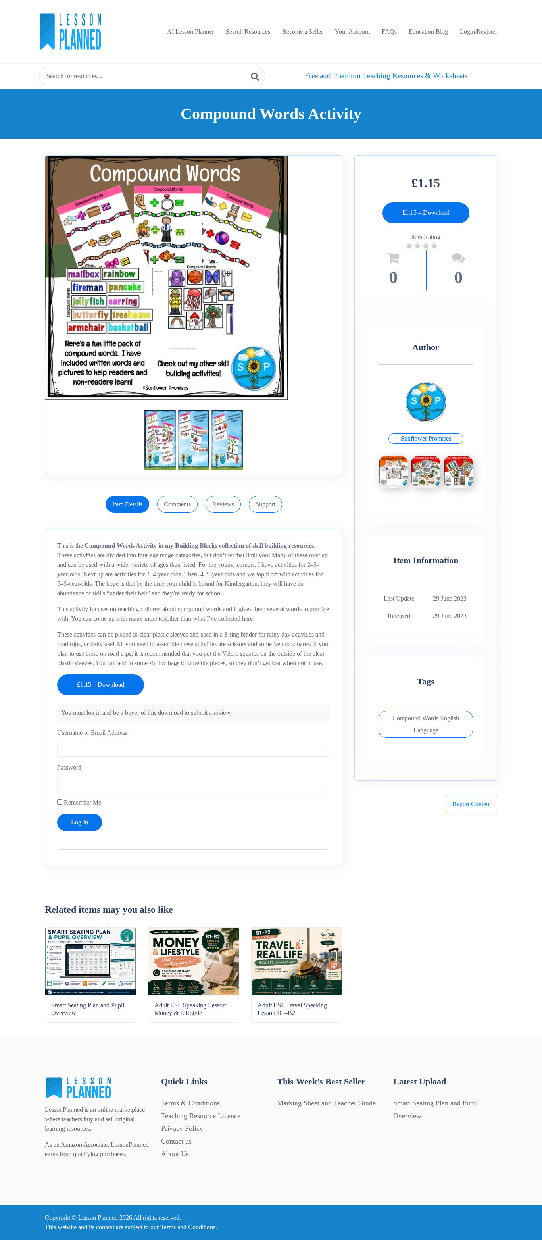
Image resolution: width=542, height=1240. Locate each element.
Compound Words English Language (425, 724)
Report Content (471, 804)
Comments (177, 504)
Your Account (352, 31)
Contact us (176, 1141)
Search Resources (248, 31)
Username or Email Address (92, 732)
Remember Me (81, 802)
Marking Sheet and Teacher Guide (326, 1103)
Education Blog (428, 31)
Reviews (223, 504)
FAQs (389, 31)
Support (265, 504)
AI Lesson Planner (190, 31)
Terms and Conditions (187, 1227)
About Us (175, 1154)
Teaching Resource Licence (200, 1116)
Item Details (127, 504)
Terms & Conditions (190, 1103)
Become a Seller (302, 31)
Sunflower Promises (426, 438)
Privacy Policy (182, 1128)
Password (69, 767)
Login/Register (478, 31)
